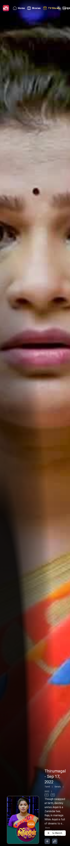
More (47, 828)
